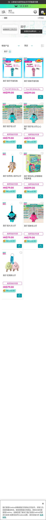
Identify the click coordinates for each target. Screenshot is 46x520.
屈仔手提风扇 (10, 81)
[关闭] (43, 503)
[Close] (10, 51)
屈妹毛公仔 (30, 226)
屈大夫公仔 (9, 226)
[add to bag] (19, 97)
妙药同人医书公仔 (12, 176)
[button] (42, 11)
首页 (5, 18)
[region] (23, 510)
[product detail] (12, 68)
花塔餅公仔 (9, 275)
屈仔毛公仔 (9, 126)
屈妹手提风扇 (31, 81)
